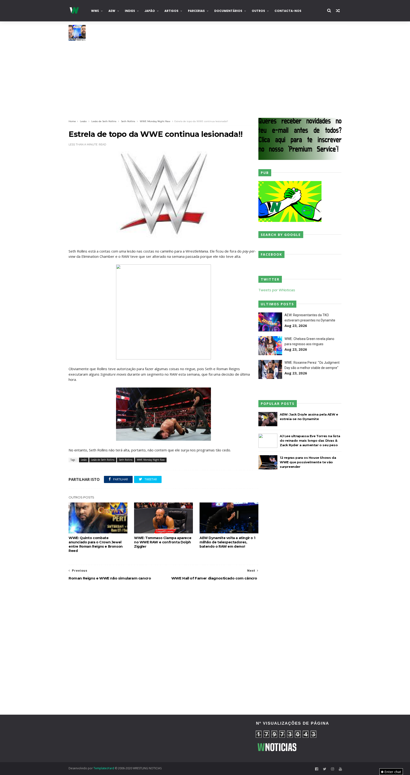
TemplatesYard (103, 768)
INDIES (130, 11)
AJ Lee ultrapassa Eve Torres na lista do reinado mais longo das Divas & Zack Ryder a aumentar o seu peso (310, 440)
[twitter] (324, 769)
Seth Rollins (128, 121)
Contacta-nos (288, 11)
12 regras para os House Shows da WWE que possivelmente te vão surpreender (308, 462)
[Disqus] (163, 648)
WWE (95, 11)
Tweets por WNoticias (276, 289)
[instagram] (332, 769)
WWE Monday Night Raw (155, 121)
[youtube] (340, 769)
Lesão (83, 121)
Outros (258, 11)
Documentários (228, 11)
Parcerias (196, 11)
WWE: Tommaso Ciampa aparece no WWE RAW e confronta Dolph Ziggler (162, 542)
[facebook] (316, 769)
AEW (111, 11)
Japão (149, 11)
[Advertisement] (205, 76)
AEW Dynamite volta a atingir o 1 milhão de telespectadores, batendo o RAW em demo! (227, 542)
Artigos (171, 11)
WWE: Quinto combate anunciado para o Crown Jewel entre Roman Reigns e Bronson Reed (96, 544)
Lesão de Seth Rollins (103, 121)
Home (72, 121)
